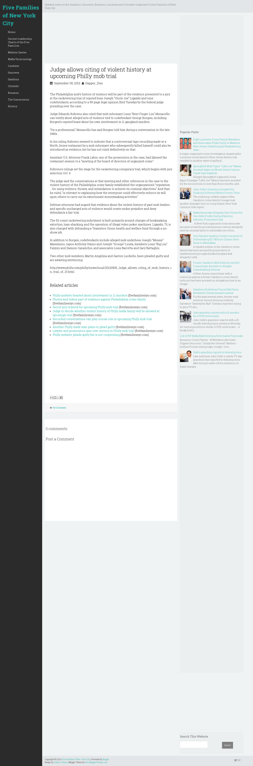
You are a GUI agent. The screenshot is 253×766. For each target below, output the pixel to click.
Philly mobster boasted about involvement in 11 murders (90, 295)
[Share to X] (58, 397)
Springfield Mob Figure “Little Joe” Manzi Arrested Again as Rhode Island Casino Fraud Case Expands (217, 170)
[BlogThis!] (54, 397)
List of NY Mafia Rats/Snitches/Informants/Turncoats (211, 336)
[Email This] (51, 397)
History (12, 106)
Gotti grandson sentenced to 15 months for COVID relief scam (216, 314)
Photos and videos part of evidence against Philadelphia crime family (99, 299)
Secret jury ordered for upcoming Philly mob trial (85, 307)
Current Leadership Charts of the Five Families (20, 42)
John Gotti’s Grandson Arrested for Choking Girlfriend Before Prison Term (216, 191)
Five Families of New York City (21, 15)
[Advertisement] (111, 39)
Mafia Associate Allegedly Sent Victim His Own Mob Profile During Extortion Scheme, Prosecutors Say (218, 216)
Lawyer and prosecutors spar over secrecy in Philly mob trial (93, 331)
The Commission (18, 99)
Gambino (13, 79)
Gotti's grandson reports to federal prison (217, 352)
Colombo (13, 86)
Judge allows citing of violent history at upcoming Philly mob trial (100, 73)
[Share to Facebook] (61, 397)
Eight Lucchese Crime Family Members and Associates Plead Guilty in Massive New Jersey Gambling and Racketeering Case (217, 144)
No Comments (59, 407)
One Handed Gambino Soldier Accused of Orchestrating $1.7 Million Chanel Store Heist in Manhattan (217, 239)
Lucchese (13, 66)
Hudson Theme (60, 762)
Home (11, 32)
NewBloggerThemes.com (96, 762)
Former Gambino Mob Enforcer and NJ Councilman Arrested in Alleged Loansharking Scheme (216, 266)
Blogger (106, 759)
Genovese (13, 72)
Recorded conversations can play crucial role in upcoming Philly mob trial (102, 319)
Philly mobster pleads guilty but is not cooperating (86, 334)
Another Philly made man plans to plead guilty (84, 327)
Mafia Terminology (19, 59)
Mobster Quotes (17, 52)
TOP (238, 760)
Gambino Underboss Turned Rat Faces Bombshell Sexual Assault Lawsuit (216, 291)
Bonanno (13, 92)
